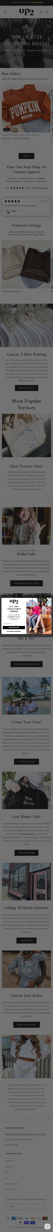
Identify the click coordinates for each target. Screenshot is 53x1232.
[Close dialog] (50, 599)
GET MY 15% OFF (14, 627)
